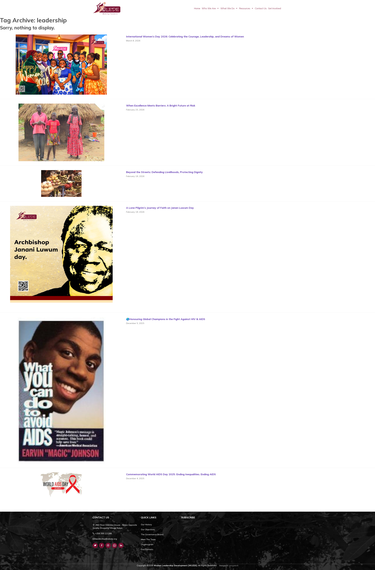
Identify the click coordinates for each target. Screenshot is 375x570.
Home (197, 8)
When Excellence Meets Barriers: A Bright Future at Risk (160, 105)
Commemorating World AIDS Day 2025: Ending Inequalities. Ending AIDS (171, 474)
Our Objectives (148, 529)
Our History (146, 524)
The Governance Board (152, 534)
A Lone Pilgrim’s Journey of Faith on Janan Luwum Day (160, 207)
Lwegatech (233, 565)
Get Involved (274, 8)
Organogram (147, 544)
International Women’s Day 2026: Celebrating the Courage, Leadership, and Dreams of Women (185, 36)
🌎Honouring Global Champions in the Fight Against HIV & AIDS (165, 319)
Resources (244, 8)
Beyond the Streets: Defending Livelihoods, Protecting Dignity (164, 172)
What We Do (227, 8)
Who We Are (209, 8)
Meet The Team (148, 539)
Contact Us (261, 8)
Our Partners (147, 549)
